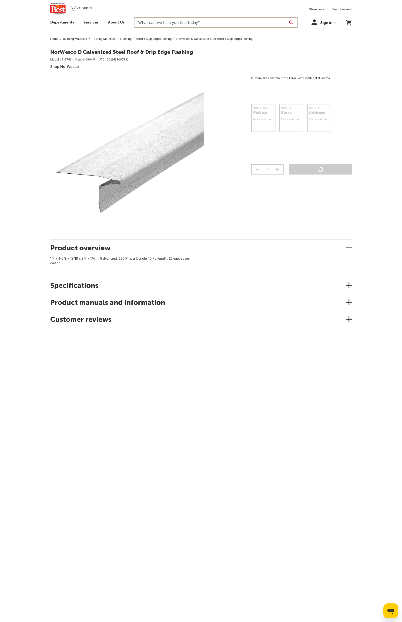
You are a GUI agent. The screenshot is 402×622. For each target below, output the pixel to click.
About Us (116, 22)
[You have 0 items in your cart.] (349, 22)
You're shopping (81, 7)
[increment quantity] (277, 169)
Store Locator (319, 9)
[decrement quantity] (257, 169)
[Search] (291, 22)
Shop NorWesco (64, 66)
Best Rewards (342, 9)
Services (91, 22)
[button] (324, 22)
